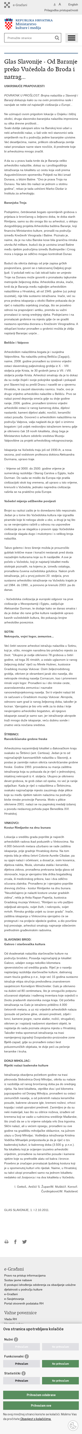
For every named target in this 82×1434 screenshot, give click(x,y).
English (73, 4)
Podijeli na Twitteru (24, 1242)
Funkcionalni (14, 1356)
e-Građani (11, 1294)
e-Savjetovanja (14, 1298)
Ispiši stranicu (6, 1242)
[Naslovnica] (41, 24)
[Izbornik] (71, 38)
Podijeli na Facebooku (15, 1242)
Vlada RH (10, 1319)
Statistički (12, 1373)
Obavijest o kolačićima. (35, 1419)
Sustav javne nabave (18, 1280)
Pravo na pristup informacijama (25, 1275)
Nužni (8, 1339)
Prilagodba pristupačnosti (61, 10)
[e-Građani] (22, 5)
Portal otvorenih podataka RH (24, 1303)
